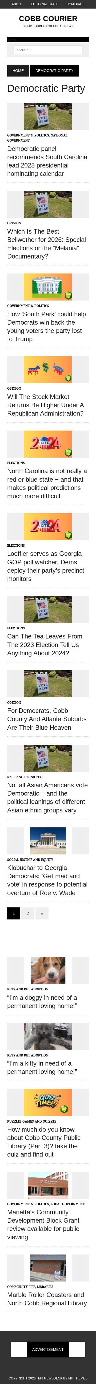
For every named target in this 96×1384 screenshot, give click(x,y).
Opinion (14, 223)
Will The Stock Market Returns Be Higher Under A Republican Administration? (45, 405)
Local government (68, 1204)
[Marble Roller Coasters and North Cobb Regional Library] (48, 1278)
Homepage (75, 4)
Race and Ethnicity (24, 777)
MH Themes (77, 1378)
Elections (16, 463)
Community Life (21, 1287)
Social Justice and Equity (30, 860)
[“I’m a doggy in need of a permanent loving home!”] (48, 980)
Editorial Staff (44, 4)
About (17, 4)
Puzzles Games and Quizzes (32, 1121)
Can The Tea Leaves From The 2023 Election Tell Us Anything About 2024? (44, 644)
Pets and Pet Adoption (27, 989)
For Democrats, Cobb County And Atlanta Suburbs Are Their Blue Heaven (47, 719)
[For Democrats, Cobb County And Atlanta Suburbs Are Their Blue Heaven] (48, 694)
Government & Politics (28, 135)
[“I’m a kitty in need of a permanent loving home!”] (48, 1046)
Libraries (45, 1287)
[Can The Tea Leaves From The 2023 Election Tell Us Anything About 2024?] (48, 619)
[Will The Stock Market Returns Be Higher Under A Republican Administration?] (48, 380)
